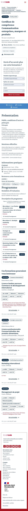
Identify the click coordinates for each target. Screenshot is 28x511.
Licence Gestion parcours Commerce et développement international (13, 286)
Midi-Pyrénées (6, 184)
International (6, 475)
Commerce (5, 323)
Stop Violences (6, 477)
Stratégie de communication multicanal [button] (7, 233)
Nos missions (6, 453)
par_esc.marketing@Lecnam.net (15, 169)
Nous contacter (7, 467)
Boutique (5, 470)
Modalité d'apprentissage (10, 75)
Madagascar (15, 184)
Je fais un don (6, 458)
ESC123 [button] (5, 247)
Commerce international (16, 277)
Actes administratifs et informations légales (13, 500)
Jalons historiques (7, 451)
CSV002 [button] (5, 259)
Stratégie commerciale (16, 320)
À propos (5, 462)
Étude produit (13, 16)
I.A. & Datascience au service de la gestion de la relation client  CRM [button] (10, 255)
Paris (22, 184)
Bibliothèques (6, 474)
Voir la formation (13, 310)
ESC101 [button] (5, 214)
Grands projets (6, 459)
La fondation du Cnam (8, 454)
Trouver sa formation (11, 7)
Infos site (5, 495)
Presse (4, 464)
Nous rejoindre (6, 465)
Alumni (4, 456)
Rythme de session (9, 81)
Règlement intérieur (8, 497)
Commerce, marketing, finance (8, 8)
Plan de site (5, 478)
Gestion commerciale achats (8, 10)
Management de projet (10, 392)
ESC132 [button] (5, 236)
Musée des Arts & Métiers (9, 472)
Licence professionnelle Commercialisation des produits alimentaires (11, 331)
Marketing (18, 10)
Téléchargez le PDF (9, 54)
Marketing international (16, 360)
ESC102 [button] (5, 224)
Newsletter (5, 505)
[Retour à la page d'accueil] (5, 2)
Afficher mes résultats (14, 94)
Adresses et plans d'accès (9, 469)
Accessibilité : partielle (8, 503)
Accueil (3, 7)
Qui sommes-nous (7, 450)
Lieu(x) (5, 88)
